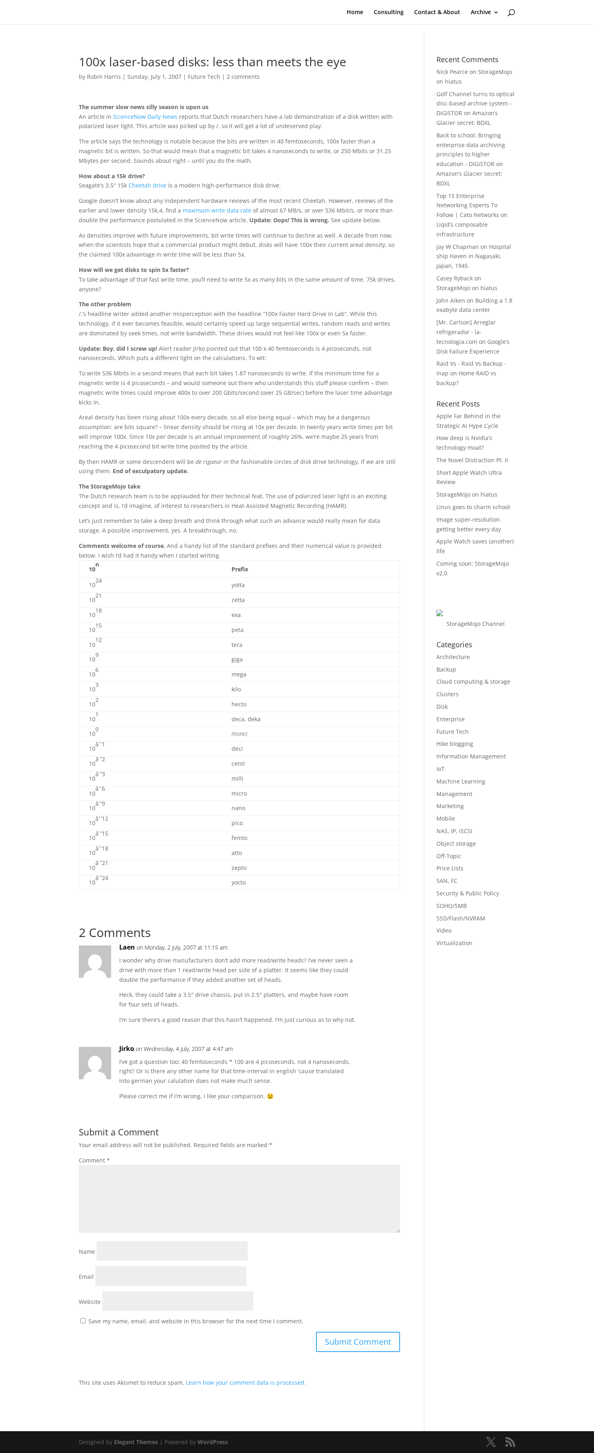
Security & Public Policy (467, 893)
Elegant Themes (136, 1442)
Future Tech (204, 76)
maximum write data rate (217, 210)
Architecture (453, 657)
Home (355, 12)
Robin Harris (104, 76)
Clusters (447, 694)
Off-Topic (448, 856)
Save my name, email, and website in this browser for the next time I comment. (195, 1321)
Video (443, 930)
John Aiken (450, 300)
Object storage (456, 843)
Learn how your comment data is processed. (246, 1382)
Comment (94, 1160)
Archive (481, 12)
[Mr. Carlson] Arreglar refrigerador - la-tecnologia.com (466, 331)
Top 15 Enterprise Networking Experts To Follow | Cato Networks (467, 205)
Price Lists (449, 868)
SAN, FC (446, 880)
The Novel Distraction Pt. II (472, 460)
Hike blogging (454, 744)
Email (86, 1276)
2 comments (243, 76)
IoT (440, 769)
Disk (442, 706)
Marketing (450, 806)
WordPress (213, 1442)
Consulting (389, 12)
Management (454, 794)
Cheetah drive (147, 185)
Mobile (445, 818)
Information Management (471, 756)
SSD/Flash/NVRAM (460, 918)
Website (90, 1302)
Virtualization (454, 943)
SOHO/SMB (451, 906)
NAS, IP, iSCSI (454, 831)
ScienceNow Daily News (145, 116)
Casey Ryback (454, 278)
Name (87, 1251)
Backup (446, 669)
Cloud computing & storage (473, 681)
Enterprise (450, 719)
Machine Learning (460, 781)
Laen (127, 947)
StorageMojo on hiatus (466, 288)
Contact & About (437, 12)
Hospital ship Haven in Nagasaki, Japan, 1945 (473, 256)
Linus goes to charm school (473, 507)
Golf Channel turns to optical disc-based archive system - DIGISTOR (475, 103)
